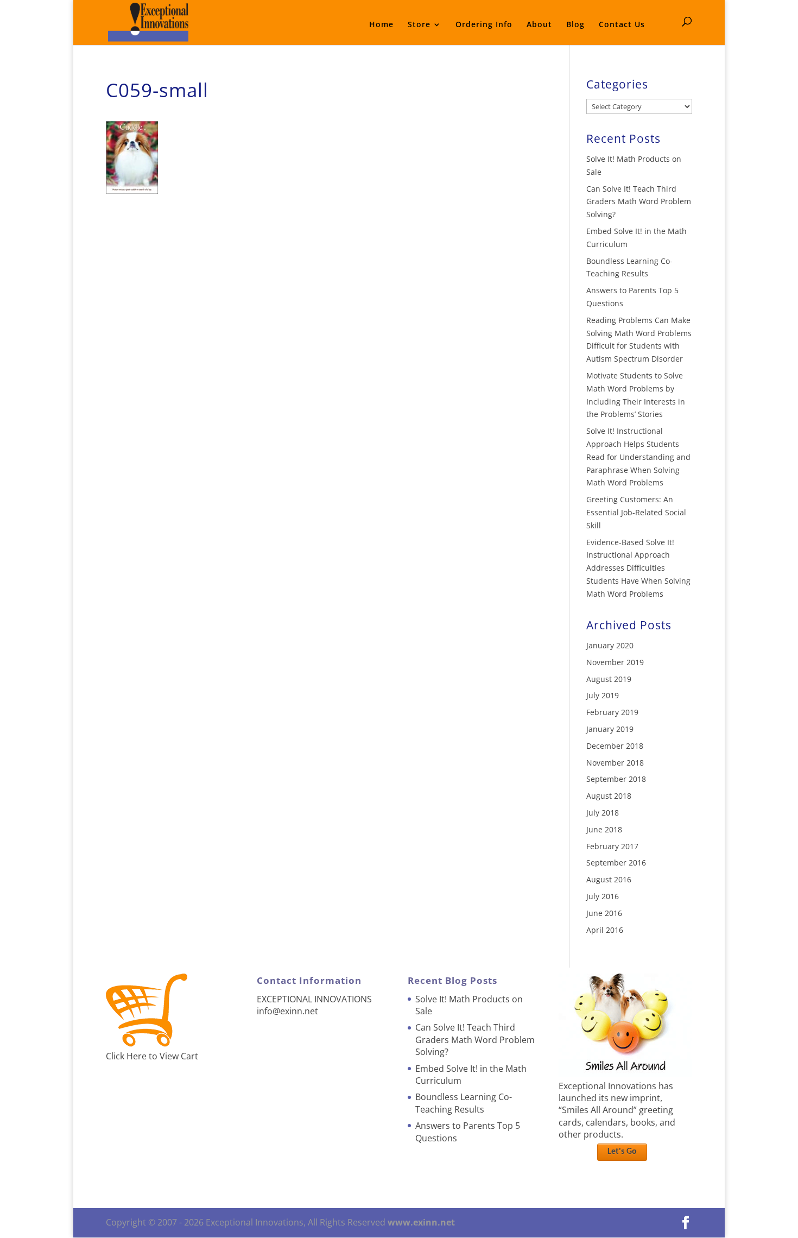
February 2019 (612, 712)
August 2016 (608, 879)
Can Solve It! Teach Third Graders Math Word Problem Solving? (638, 202)
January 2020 (610, 645)
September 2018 (616, 779)
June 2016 (604, 913)
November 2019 (615, 662)
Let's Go (622, 1151)
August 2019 (608, 679)
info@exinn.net (287, 1011)
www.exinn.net (421, 1222)
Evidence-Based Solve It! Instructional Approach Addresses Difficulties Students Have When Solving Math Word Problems (638, 568)
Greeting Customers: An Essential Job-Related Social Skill (636, 512)
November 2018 (615, 762)
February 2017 (612, 846)
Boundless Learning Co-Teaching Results (463, 1103)
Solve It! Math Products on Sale (469, 1005)
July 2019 (602, 695)
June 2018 (604, 829)
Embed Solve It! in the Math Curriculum (471, 1075)
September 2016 (616, 862)
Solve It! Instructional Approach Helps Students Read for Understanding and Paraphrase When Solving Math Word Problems (638, 457)
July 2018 (602, 812)
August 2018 (608, 796)
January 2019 (610, 729)
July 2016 (602, 896)
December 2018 (614, 746)
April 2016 (604, 930)
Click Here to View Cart (152, 1056)
